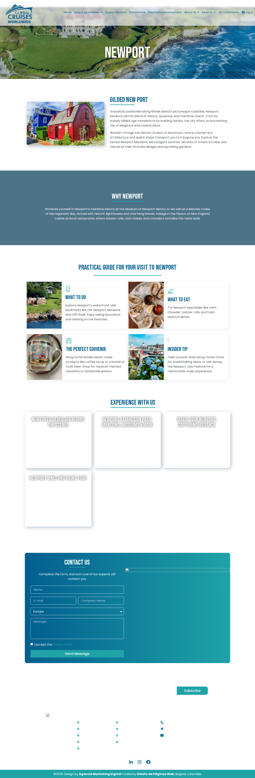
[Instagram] (139, 762)
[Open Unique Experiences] (101, 12)
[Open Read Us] (214, 12)
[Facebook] (148, 762)
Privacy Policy (63, 644)
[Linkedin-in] (131, 762)
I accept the (53, 644)
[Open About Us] (198, 12)
